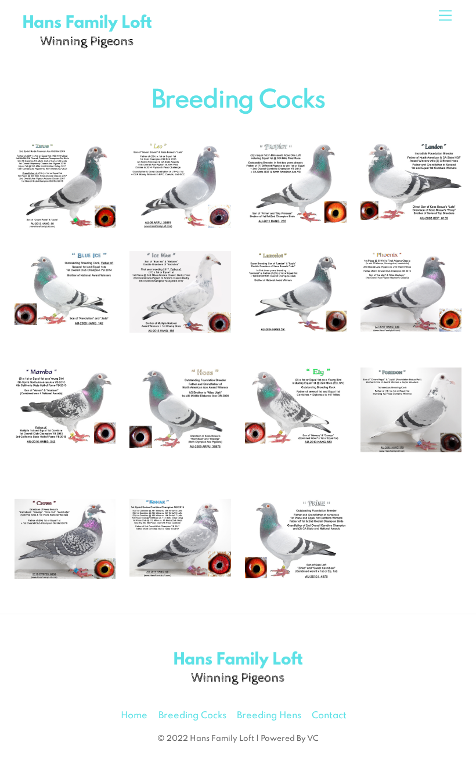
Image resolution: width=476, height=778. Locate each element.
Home (134, 716)
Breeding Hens (269, 716)
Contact (329, 716)
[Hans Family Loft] (87, 49)
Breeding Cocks (192, 716)
